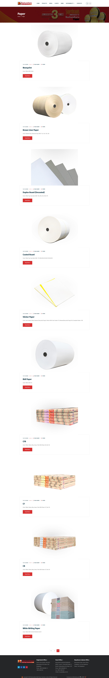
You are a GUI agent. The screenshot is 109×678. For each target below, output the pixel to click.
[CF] (54, 479)
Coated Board (29, 254)
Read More (27, 75)
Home (19, 16)
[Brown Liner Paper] (54, 105)
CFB (24, 441)
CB (24, 566)
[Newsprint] (54, 43)
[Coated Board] (54, 229)
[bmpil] (25, 3)
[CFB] (54, 416)
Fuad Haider (36, 64)
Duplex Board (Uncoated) (34, 192)
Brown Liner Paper (31, 130)
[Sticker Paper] (54, 292)
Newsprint (27, 68)
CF (24, 504)
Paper (43, 64)
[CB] (54, 541)
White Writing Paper (31, 628)
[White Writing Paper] (54, 603)
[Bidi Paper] (54, 354)
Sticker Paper (28, 317)
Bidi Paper (27, 379)
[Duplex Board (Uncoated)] (54, 167)
